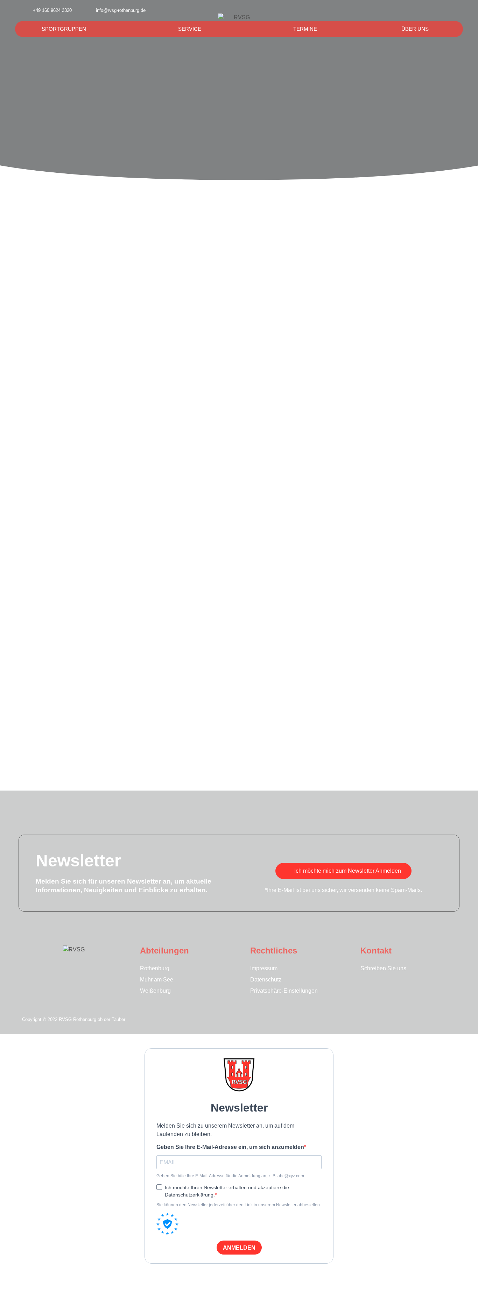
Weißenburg (155, 991)
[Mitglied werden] (452, 10)
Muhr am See (156, 980)
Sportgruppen (64, 29)
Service (189, 29)
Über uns (415, 29)
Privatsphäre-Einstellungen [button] (284, 991)
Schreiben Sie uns (383, 968)
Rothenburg (154, 968)
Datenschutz (265, 980)
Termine (305, 29)
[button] (436, 11)
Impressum (263, 968)
